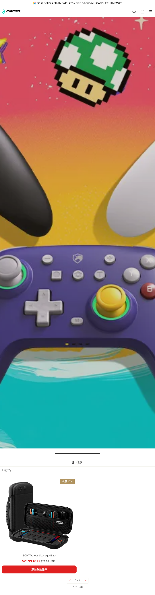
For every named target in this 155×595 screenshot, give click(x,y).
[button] (151, 12)
